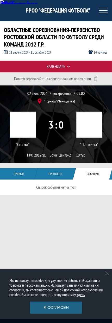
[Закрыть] (107, 273)
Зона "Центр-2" (61, 155)
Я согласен (56, 307)
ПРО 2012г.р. (36, 155)
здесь (81, 294)
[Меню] (103, 10)
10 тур (80, 155)
